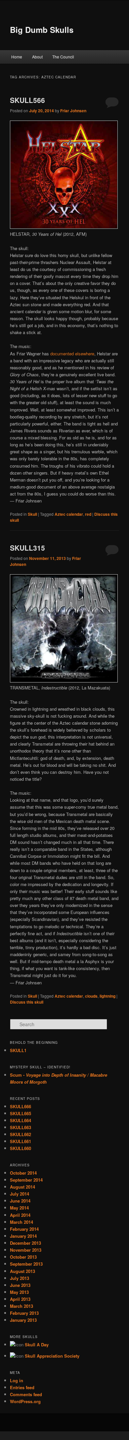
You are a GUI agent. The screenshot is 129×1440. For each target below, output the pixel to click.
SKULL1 (18, 1050)
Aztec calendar (69, 514)
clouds (91, 996)
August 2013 (22, 1271)
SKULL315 (27, 548)
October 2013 (23, 1257)
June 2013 (20, 1285)
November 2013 (25, 1250)
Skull (32, 514)
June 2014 (20, 1201)
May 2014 (19, 1208)
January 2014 (23, 1236)
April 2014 (20, 1215)
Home (16, 56)
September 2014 (26, 1180)
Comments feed (26, 1394)
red (88, 514)
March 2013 (21, 1306)
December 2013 (25, 1243)
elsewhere (84, 353)
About (37, 56)
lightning (107, 996)
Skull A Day (37, 1344)
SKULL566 (27, 100)
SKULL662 (20, 1134)
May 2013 (19, 1292)
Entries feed (22, 1387)
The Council (63, 56)
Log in (16, 1380)
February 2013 (24, 1313)
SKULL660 (20, 1148)
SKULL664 (20, 1120)
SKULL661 (20, 1141)
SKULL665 (20, 1113)
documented (62, 353)
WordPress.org (25, 1401)
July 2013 (19, 1278)
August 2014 (22, 1187)
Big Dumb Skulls (41, 29)
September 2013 (26, 1264)
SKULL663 (20, 1127)
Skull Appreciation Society (52, 1356)
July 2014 (19, 1194)
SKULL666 (20, 1106)
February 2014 (24, 1229)
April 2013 (20, 1299)
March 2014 (21, 1222)
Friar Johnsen (73, 111)
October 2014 (23, 1173)
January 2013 (23, 1320)
